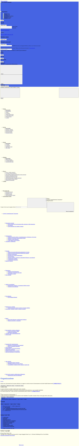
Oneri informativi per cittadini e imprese (15, 226)
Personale (7, 251)
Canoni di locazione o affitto (13, 331)
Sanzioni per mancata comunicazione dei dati (16, 238)
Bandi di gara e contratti (10, 306)
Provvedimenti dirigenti (12, 297)
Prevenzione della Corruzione (13, 362)
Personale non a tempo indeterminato (15, 255)
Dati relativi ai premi (12, 273)
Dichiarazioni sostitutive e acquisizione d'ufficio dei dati (19, 285)
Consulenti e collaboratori (10, 241)
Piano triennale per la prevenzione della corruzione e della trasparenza (21, 224)
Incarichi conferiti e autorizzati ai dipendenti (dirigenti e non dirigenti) (21, 257)
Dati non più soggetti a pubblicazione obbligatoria (15, 374)
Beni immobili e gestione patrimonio (12, 330)
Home (48, 198)
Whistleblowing (6, 424)
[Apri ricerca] (69, 93)
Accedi (2, 20)
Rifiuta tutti (10, 385)
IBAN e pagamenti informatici (14, 346)
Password (14, 27)
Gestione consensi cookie (8, 425)
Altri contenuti (8, 361)
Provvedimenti (8, 296)
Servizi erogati (8, 334)
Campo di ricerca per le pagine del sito (7, 207)
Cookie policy (5, 417)
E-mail (13, 45)
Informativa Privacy (7, 419)
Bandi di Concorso (9, 261)
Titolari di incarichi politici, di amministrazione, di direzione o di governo (22, 237)
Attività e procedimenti (10, 284)
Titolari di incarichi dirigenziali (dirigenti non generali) (18, 253)
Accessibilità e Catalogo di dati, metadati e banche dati (18, 364)
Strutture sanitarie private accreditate (12, 350)
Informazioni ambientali (10, 349)
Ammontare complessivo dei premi (14, 272)
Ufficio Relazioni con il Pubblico (9, 420)
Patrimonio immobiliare (12, 332)
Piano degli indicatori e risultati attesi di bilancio (17, 319)
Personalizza (3, 385)
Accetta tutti (19, 385)
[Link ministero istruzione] (5, 2)
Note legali (5, 418)
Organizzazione (8, 235)
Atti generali (10, 225)
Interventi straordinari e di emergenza (12, 351)
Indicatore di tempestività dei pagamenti (15, 345)
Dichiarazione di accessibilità (8, 421)
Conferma (6, 86)
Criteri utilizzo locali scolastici (14, 240)
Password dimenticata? (4, 30)
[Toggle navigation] (10, 93)
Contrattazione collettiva (12, 258)
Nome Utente (14, 26)
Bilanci (6, 318)
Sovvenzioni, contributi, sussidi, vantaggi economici (15, 309)
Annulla (2, 86)
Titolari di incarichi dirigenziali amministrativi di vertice (18, 252)
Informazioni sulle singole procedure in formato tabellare (19, 307)
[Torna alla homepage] (39, 87)
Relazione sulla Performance (13, 271)
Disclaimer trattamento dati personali (7, 435)
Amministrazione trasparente (8, 426)
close (2, 98)
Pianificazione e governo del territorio (12, 348)
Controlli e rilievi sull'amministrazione (12, 333)
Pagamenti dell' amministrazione (11, 344)
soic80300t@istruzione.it (15, 408)
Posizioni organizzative (12, 254)
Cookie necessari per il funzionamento (8, 394)
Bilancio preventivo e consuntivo (14, 320)
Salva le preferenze (10, 396)
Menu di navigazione (69, 211)
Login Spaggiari (32, 48)
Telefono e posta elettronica (13, 239)
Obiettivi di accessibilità (7, 422)
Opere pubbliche (8, 347)
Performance (8, 270)
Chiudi (2, 55)
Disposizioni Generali (9, 223)
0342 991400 (7, 407)
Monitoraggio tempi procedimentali (15, 375)
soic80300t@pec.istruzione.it (15, 409)
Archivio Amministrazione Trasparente (54, 199)
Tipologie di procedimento (13, 286)
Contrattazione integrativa (13, 259)
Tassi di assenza (11, 256)
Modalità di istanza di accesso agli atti (15, 363)
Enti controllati (8, 274)
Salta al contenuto (3, 1)
